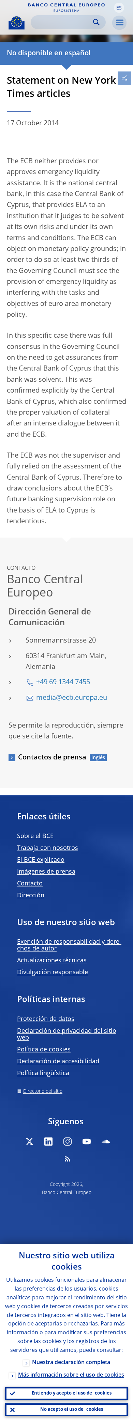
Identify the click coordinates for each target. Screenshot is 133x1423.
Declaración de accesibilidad (58, 1062)
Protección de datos (45, 1019)
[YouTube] (86, 1141)
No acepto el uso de (71, 1409)
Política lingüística (43, 1073)
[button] (119, 8)
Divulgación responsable (52, 972)
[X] (29, 1141)
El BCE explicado (40, 860)
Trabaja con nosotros (47, 848)
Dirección (30, 896)
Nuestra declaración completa (71, 1362)
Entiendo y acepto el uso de (72, 1393)
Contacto (30, 884)
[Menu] (119, 23)
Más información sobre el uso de (71, 1375)
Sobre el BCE (35, 836)
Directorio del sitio (42, 1091)
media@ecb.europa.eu (71, 698)
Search (96, 22)
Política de (44, 1050)
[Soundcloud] (106, 1141)
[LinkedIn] (48, 1141)
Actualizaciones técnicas (52, 961)
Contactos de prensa (52, 757)
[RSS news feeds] (67, 1159)
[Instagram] (67, 1141)
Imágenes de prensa (46, 872)
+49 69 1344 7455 (63, 682)
